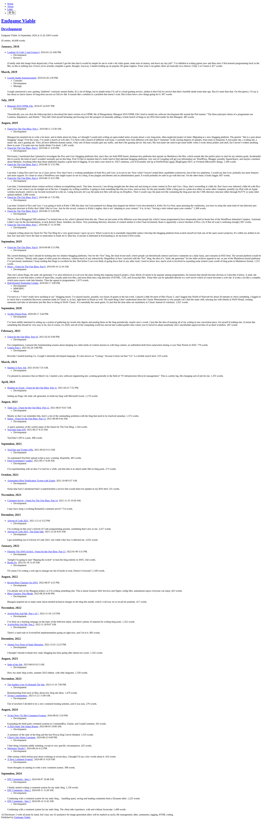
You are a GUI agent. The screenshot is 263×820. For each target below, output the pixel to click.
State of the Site (14, 664)
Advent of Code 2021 (17, 520)
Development (11, 29)
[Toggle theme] (11, 13)
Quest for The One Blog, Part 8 (22, 247)
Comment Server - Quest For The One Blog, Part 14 (32, 500)
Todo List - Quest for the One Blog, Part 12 (28, 407)
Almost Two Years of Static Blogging (25, 644)
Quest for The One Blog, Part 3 (22, 164)
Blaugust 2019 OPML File (20, 106)
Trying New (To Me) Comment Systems (26, 715)
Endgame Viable (18, 20)
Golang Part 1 (14, 347)
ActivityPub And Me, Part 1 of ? (23, 613)
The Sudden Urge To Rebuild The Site (26, 684)
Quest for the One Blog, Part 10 (22, 336)
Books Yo (12, 562)
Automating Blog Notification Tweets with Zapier (31, 480)
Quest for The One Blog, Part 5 (22, 197)
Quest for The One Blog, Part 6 (22, 211)
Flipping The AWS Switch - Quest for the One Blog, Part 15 (36, 551)
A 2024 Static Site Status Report (22, 726)
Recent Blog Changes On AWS (22, 582)
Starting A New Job (16, 367)
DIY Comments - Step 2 (19, 790)
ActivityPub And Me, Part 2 (20, 624)
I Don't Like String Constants (21, 737)
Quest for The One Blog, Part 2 (22, 148)
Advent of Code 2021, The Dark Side (25, 531)
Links (10, 9)
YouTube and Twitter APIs (20, 449)
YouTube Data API (16, 429)
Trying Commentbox (17, 695)
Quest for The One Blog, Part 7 (22, 224)
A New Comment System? (20, 759)
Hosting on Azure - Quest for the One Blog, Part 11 (32, 387)
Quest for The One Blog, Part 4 (22, 178)
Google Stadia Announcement (21, 78)
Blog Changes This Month (20, 593)
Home (10, 3)
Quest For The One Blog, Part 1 (22, 129)
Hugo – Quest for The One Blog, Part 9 (26, 266)
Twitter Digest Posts (17, 314)
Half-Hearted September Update (22, 283)
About (10, 6)
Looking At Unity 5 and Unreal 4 (23, 52)
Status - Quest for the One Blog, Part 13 (26, 418)
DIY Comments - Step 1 (19, 779)
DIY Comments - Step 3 (19, 801)
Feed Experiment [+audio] (20, 460)
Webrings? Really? (16, 748)
